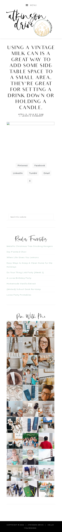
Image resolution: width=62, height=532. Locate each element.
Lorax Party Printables (19, 295)
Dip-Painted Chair (16, 252)
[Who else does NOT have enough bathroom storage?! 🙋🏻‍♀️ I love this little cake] (30, 473)
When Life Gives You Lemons (23, 257)
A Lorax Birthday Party (19, 278)
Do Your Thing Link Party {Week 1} (25, 272)
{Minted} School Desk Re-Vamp (24, 289)
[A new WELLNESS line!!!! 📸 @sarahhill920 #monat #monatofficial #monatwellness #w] (30, 361)
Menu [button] (33, 5)
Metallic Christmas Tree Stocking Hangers (30, 246)
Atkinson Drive (31, 23)
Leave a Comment (33, 116)
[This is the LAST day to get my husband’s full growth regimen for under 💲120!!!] (30, 425)
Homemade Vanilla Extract (21, 283)
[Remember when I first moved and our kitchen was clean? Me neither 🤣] (15, 473)
